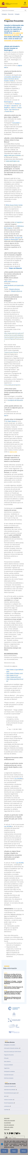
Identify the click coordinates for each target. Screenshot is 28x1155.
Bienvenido (10, 14)
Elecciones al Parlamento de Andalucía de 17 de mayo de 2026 (12, 998)
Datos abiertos (7, 1061)
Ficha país (6, 1058)
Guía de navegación (9, 1125)
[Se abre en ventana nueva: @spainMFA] (8, 1133)
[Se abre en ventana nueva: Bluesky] (17, 1133)
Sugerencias (6, 1068)
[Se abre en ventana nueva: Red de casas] (14, 1026)
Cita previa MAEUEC (8, 1064)
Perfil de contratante (8, 1078)
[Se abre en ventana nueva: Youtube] (12, 1133)
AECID (5, 1096)
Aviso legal (6, 1118)
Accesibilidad (7, 1122)
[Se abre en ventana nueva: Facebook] (9, 1133)
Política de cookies (8, 1127)
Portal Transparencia (9, 1103)
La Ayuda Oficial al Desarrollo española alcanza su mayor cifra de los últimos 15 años (13, 993)
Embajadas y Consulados (9, 1045)
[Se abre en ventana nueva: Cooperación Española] (14, 1008)
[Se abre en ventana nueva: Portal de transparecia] (14, 1032)
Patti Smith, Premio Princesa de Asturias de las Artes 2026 (13, 987)
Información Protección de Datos (11, 1048)
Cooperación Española (9, 1086)
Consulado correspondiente (13, 40)
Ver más (4, 1151)
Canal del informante (8, 1074)
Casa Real (6, 1109)
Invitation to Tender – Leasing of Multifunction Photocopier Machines (13, 982)
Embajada (17, 14)
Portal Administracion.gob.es (10, 1093)
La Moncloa (6, 1106)
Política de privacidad (9, 1120)
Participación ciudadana (9, 1071)
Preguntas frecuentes (9, 1054)
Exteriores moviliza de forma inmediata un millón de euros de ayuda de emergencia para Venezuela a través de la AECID (13, 976)
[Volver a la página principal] (9, 3)
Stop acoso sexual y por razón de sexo (12, 1051)
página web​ (13, 452)
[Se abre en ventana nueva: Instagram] (14, 1133)
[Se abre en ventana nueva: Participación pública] (14, 1020)
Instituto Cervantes (8, 1099)
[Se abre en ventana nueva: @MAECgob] (5, 1133)
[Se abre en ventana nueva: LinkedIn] (19, 1133)
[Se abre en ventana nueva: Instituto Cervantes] (14, 1014)
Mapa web (6, 1129)
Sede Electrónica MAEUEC (10, 1089)
